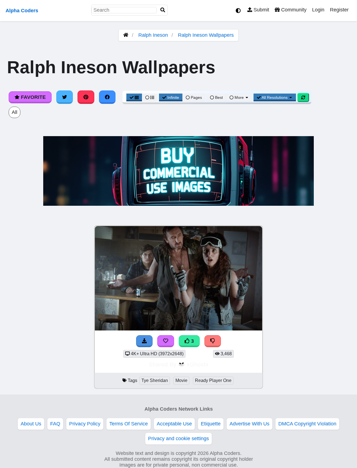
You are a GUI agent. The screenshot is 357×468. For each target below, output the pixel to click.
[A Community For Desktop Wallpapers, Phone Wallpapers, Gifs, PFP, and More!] (125, 35)
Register (339, 10)
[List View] (150, 97)
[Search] (163, 10)
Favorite (33, 97)
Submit (260, 10)
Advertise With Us (249, 424)
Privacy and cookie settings (178, 438)
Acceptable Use (174, 424)
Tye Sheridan (154, 380)
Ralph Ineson (153, 35)
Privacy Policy (84, 424)
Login (318, 10)
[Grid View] (134, 97)
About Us (31, 424)
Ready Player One (213, 380)
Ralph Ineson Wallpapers (206, 35)
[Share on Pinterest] (86, 97)
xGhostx (198, 364)
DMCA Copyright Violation (307, 424)
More (239, 97)
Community (293, 10)
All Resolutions (275, 97)
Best (218, 97)
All (14, 112)
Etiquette (211, 424)
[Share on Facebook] (107, 97)
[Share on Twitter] (64, 97)
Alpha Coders (22, 10)
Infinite (173, 97)
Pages (196, 97)
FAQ (55, 424)
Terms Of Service (128, 424)
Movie (181, 380)
